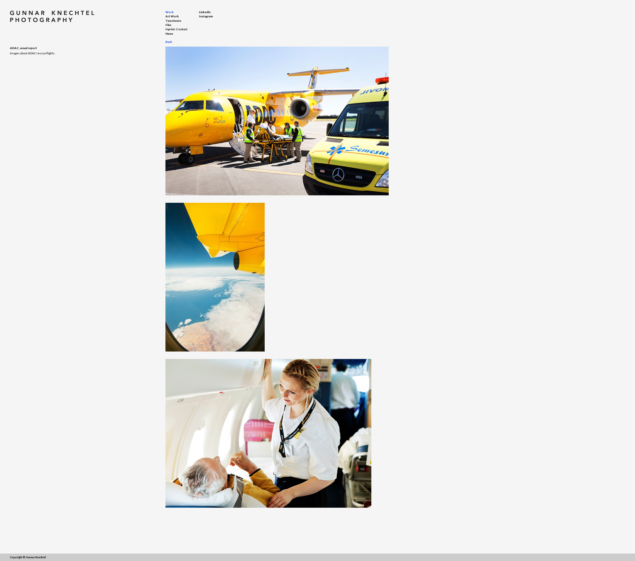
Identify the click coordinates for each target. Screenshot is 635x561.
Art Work (172, 16)
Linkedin (205, 12)
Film (168, 25)
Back (168, 42)
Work (169, 12)
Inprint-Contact (176, 29)
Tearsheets (173, 21)
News (169, 33)
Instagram (206, 16)
